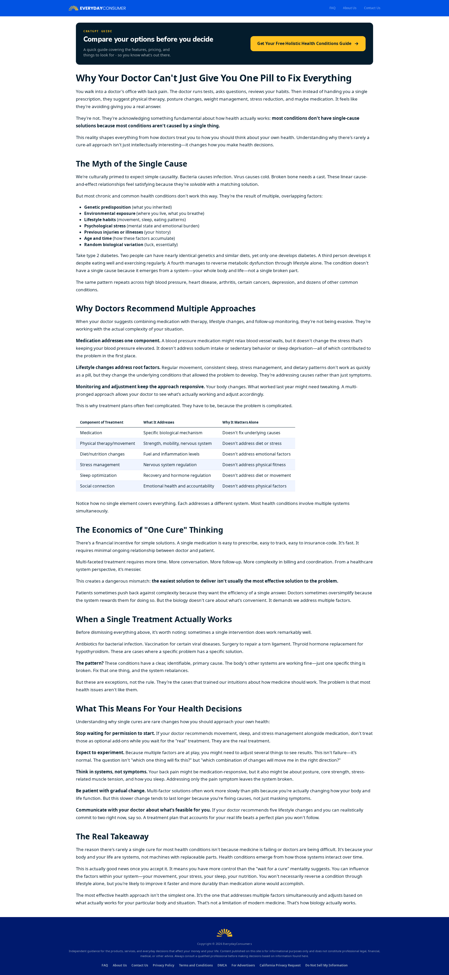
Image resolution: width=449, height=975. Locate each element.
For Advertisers (243, 965)
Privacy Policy (163, 965)
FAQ (332, 8)
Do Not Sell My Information (326, 965)
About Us (350, 8)
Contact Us (372, 8)
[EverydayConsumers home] (97, 8)
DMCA (222, 965)
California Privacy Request (280, 965)
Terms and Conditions (196, 965)
